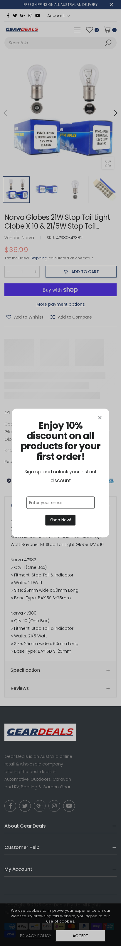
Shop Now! (60, 520)
